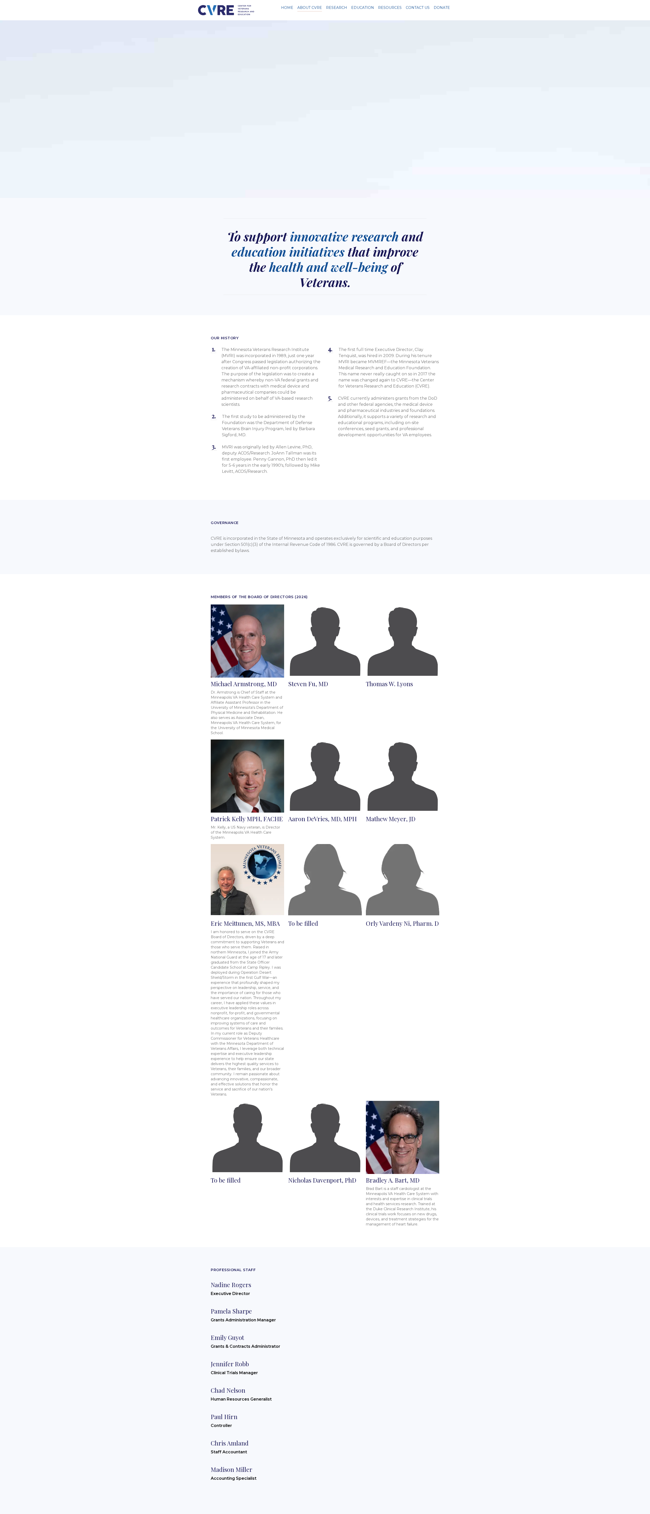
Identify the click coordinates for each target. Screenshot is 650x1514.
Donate (442, 7)
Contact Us (418, 7)
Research (336, 7)
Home (287, 7)
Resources (390, 7)
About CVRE (309, 7)
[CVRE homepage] (226, 10)
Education (362, 7)
